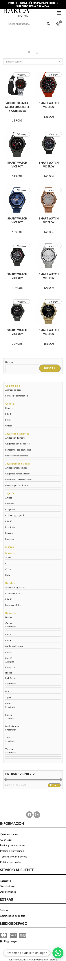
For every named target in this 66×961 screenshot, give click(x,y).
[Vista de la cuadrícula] (29, 53)
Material (10, 553)
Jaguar (8, 697)
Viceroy (21, 74)
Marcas (9, 546)
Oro (7, 563)
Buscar (9, 362)
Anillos (8, 497)
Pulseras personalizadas (17, 485)
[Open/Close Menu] (59, 13)
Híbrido (8, 673)
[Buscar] (48, 23)
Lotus (8, 703)
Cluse (8, 640)
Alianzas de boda (13, 389)
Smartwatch (10, 627)
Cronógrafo (10, 667)
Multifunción (10, 678)
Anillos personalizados (16, 467)
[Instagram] (37, 814)
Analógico (9, 662)
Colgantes (10, 509)
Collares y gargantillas (16, 515)
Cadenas (9, 503)
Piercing (9, 533)
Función (9, 658)
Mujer (8, 419)
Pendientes (10, 527)
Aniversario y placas (15, 587)
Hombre (9, 408)
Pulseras (9, 538)
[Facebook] (29, 814)
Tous (7, 737)
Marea (8, 714)
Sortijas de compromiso (16, 395)
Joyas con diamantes (17, 433)
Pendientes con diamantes (18, 449)
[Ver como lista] (37, 53)
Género (9, 403)
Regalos (10, 583)
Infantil (8, 413)
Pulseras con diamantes (16, 455)
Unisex (8, 425)
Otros (8, 569)
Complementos (12, 593)
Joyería (9, 493)
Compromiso (12, 385)
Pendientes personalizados (18, 479)
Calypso (9, 623)
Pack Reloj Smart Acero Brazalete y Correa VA (17, 106)
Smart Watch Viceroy (49, 104)
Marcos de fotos (13, 605)
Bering (8, 617)
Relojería (10, 613)
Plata (7, 575)
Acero (8, 557)
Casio (8, 634)
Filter (54, 785)
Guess (8, 691)
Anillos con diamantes (16, 437)
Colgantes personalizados (17, 473)
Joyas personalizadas (17, 463)
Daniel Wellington (14, 646)
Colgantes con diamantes (17, 443)
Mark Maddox (12, 726)
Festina (8, 652)
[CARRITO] (58, 24)
